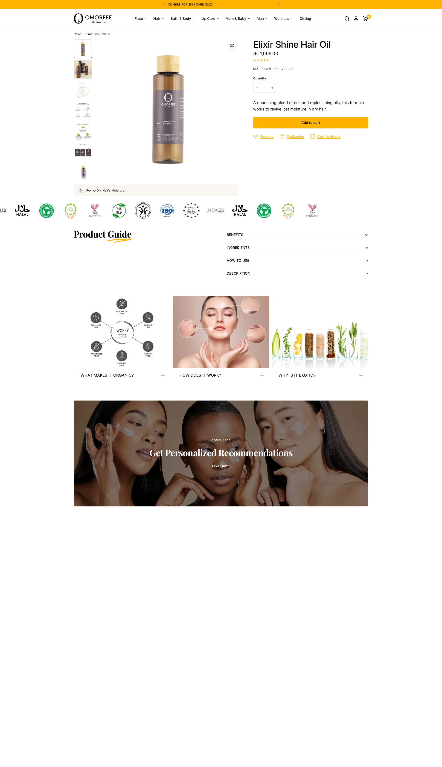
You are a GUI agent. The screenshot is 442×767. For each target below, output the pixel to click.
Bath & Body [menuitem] (181, 18)
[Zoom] (232, 45)
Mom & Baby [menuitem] (236, 18)
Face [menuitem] (139, 18)
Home (77, 34)
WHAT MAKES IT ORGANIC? (107, 375)
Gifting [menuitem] (305, 18)
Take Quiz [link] (219, 466)
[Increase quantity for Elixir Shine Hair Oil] (272, 88)
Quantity (259, 78)
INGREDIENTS (238, 247)
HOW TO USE (238, 260)
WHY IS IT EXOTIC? (297, 375)
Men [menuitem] (260, 18)
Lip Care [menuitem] (208, 18)
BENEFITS (235, 234)
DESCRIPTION (238, 273)
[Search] (347, 18)
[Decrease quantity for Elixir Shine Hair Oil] (257, 88)
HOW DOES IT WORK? (200, 375)
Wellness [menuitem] (281, 18)
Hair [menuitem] (156, 18)
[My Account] (356, 18)
